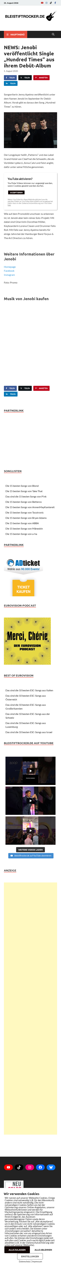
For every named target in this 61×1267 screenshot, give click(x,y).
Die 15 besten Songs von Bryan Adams (26, 517)
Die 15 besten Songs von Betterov (23, 501)
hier (9, 205)
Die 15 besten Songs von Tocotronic (24, 512)
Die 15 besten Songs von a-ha (21, 533)
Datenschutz (24, 1261)
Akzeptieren (16, 192)
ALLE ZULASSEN (17, 1249)
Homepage (10, 266)
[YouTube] (42, 3)
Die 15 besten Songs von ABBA (22, 523)
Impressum (37, 1261)
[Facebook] (55, 3)
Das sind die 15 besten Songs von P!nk (25, 496)
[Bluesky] (51, 1167)
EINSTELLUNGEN (30, 1256)
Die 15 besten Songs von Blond (22, 485)
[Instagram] (46, 3)
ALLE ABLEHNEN (43, 1249)
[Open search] (53, 34)
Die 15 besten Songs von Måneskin (24, 528)
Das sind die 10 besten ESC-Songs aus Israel (28, 732)
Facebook (9, 270)
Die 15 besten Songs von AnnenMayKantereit (30, 507)
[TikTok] (51, 3)
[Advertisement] (30, 1008)
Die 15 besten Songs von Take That (24, 491)
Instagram (9, 274)
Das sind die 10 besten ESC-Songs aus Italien (29, 690)
